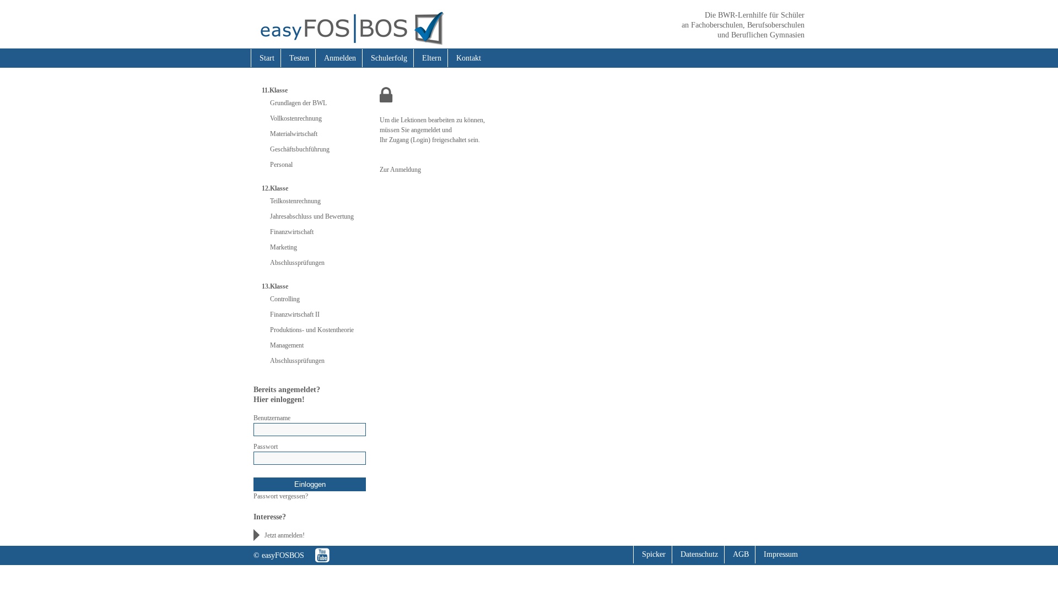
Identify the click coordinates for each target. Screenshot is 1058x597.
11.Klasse (275, 90)
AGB (741, 554)
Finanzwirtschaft (292, 232)
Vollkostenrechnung (296, 118)
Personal (281, 165)
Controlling (285, 299)
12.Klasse (275, 188)
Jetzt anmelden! (284, 535)
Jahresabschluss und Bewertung (312, 216)
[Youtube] (322, 555)
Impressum (781, 554)
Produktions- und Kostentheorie (312, 330)
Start (267, 58)
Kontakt (468, 58)
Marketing (283, 247)
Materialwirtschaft (293, 134)
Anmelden (340, 58)
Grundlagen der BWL (298, 103)
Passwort (265, 447)
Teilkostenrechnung (295, 201)
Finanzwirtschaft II (295, 314)
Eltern (431, 58)
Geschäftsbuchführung (300, 149)
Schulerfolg (389, 58)
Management (287, 345)
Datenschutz (699, 554)
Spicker (654, 554)
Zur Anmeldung (400, 169)
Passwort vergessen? (280, 496)
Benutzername (271, 418)
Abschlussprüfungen (297, 263)
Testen (299, 58)
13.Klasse (275, 286)
